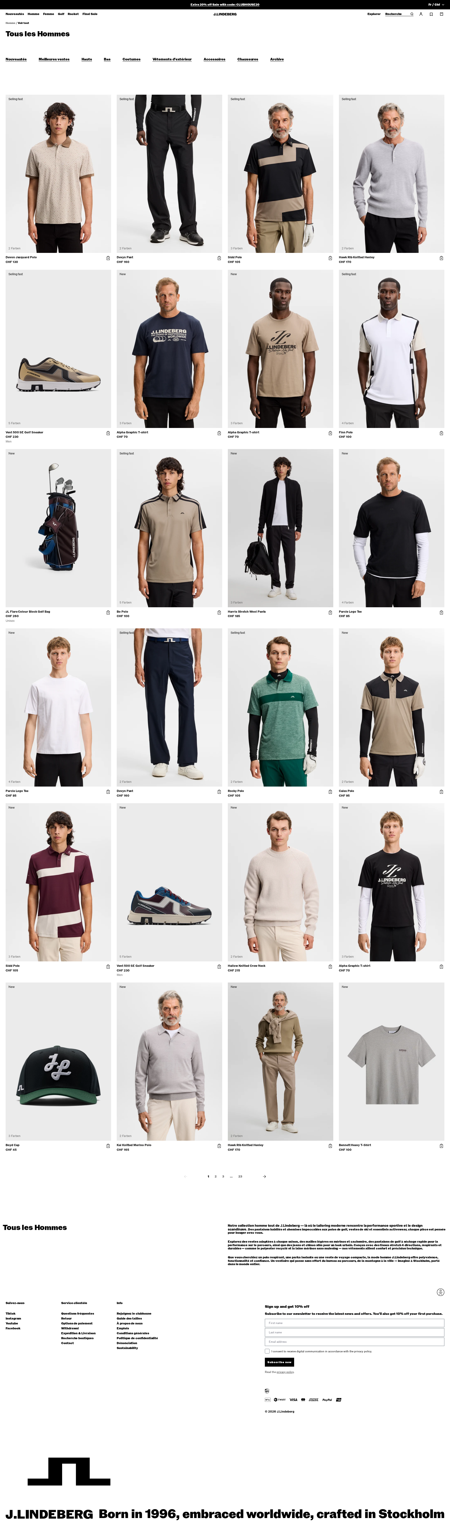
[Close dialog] (310, 721)
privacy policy (253, 824)
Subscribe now (250, 812)
